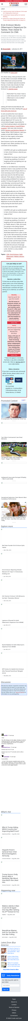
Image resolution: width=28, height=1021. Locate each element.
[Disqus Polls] (14, 714)
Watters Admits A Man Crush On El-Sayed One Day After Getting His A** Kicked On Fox (10, 909)
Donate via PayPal (18, 380)
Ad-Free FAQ (19, 362)
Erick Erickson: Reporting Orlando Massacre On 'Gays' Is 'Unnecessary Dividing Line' (12, 572)
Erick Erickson (14, 254)
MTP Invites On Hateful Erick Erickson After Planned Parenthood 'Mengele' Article (13, 671)
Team (14, 999)
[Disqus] (14, 750)
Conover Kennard (6, 858)
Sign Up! (5, 989)
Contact (14, 1005)
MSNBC (8, 258)
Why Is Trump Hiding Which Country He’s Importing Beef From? (10, 829)
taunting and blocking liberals (14, 130)
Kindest (9, 383)
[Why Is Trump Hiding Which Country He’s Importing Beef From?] (10, 819)
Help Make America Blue (11, 969)
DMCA (14, 1013)
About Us (14, 1002)
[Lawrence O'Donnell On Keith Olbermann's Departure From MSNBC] (14, 611)
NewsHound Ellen (6, 834)
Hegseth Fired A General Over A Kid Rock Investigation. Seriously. (9, 853)
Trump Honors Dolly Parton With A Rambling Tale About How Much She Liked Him (10, 878)
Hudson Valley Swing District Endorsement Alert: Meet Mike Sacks (13, 958)
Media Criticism (19, 256)
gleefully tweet (13, 89)
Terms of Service (20, 692)
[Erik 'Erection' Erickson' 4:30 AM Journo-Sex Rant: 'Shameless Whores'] (14, 586)
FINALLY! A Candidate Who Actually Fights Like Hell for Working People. (13, 964)
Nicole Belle (6, 49)
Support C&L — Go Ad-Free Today (14, 1)
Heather (4, 914)
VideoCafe (14, 73)
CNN (7, 254)
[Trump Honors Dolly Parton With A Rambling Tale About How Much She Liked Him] (10, 866)
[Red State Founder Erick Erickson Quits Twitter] (14, 536)
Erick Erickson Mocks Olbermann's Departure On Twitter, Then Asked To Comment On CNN (13, 28)
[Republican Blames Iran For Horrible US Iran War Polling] (10, 922)
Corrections (14, 1015)
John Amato (5, 937)
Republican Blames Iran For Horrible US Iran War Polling (9, 932)
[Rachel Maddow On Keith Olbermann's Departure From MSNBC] (14, 635)
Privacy (14, 1010)
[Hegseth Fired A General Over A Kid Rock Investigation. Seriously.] (10, 842)
